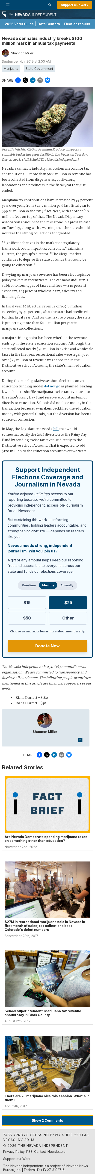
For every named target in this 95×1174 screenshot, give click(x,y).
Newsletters (56, 1151)
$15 (27, 602)
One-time (29, 585)
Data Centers (49, 24)
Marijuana (11, 69)
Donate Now (47, 645)
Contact (40, 1151)
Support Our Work (74, 5)
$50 (27, 618)
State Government (39, 69)
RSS (29, 1151)
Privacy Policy (14, 1151)
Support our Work (16, 1159)
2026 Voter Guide (19, 24)
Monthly (48, 585)
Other (68, 618)
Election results (77, 24)
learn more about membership (62, 631)
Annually (66, 585)
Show (47, 1120)
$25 (68, 602)
